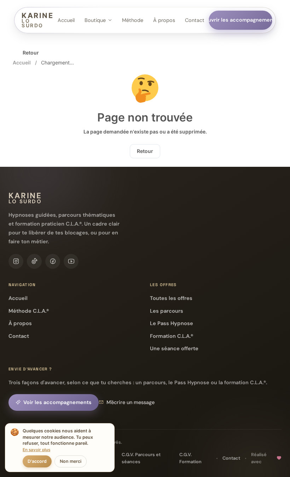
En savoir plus (36, 449)
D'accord (37, 461)
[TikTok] (34, 261)
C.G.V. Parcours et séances (141, 458)
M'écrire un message (130, 402)
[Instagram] (15, 261)
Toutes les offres (171, 298)
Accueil (66, 20)
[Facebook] (52, 261)
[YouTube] (71, 261)
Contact (194, 20)
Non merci (70, 461)
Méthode (132, 20)
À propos (164, 20)
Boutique (95, 20)
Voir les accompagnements (57, 402)
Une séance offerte (174, 348)
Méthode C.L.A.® (28, 310)
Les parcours (166, 310)
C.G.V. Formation (190, 458)
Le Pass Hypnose (171, 323)
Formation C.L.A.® (171, 336)
